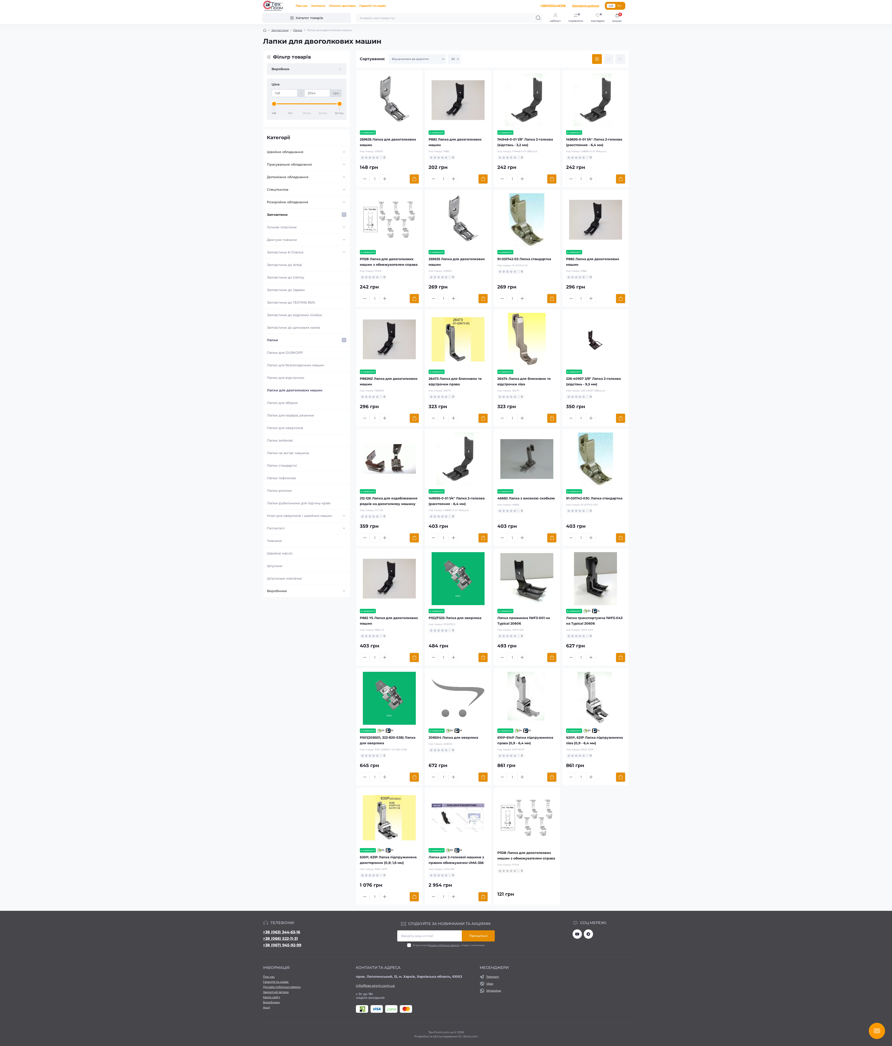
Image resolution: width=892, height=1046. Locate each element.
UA (611, 5)
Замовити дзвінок (585, 5)
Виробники (277, 591)
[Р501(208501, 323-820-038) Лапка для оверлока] (389, 698)
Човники (274, 541)
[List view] (608, 59)
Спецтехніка (277, 189)
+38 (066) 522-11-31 (280, 938)
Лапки (297, 30)
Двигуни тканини (282, 240)
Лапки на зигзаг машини (288, 453)
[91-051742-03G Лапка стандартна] (595, 459)
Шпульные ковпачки (284, 578)
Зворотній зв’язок (276, 992)
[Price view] (620, 59)
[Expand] (344, 152)
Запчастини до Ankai (284, 265)
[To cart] (414, 179)
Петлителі (276, 528)
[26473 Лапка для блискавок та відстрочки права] (458, 339)
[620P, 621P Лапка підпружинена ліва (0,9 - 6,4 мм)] (595, 698)
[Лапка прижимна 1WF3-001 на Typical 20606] (526, 578)
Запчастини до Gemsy (285, 277)
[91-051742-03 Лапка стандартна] (526, 219)
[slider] (274, 104)
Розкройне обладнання (287, 202)
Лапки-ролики (279, 491)
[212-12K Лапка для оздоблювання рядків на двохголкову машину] (389, 459)
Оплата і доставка (342, 5)
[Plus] (384, 179)
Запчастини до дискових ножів (293, 327)
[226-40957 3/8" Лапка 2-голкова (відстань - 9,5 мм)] (595, 339)
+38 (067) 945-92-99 (282, 945)
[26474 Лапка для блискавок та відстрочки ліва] (526, 339)
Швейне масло (279, 553)
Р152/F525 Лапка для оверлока (455, 618)
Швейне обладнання (285, 152)
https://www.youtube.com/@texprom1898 (577, 934)
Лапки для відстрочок (285, 378)
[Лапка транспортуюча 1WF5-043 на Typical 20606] (595, 578)
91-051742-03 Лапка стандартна (524, 259)
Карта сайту (271, 997)
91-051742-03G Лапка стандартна (594, 498)
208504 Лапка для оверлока (453, 737)
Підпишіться (478, 936)
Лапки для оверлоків (285, 428)
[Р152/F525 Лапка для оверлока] (458, 578)
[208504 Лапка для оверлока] (458, 698)
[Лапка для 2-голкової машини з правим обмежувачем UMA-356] (458, 817)
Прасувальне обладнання (289, 164)
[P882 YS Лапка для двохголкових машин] (389, 578)
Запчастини (280, 30)
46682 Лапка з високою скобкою (526, 498)
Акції (266, 1007)
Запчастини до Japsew (286, 290)
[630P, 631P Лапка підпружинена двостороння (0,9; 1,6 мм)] (389, 817)
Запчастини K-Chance (285, 252)
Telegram (492, 976)
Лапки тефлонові (281, 478)
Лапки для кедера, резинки (290, 415)
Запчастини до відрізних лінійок (294, 315)
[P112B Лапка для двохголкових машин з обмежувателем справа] (389, 219)
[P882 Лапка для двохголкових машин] (458, 100)
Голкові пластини (282, 227)
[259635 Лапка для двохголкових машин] (389, 100)
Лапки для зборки (282, 403)
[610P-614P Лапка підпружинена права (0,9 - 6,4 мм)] (526, 698)
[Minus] (364, 179)
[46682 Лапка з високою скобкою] (526, 459)
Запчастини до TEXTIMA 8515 (291, 302)
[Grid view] (597, 59)
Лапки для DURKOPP (285, 353)
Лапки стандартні (282, 465)
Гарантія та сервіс (372, 5)
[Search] (538, 17)
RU (619, 5)
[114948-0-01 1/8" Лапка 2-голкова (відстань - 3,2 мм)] (526, 100)
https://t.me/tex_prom (588, 934)
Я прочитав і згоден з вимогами (449, 945)
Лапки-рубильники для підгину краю (299, 503)
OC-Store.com (468, 1036)
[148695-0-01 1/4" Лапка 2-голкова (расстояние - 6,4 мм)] (595, 100)
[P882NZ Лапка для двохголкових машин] (389, 339)
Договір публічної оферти (443, 945)
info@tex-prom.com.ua (375, 986)
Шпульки (274, 566)
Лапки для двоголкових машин (294, 390)
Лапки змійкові (280, 440)
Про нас (302, 5)
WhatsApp (493, 990)
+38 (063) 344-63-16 (281, 932)
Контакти (318, 5)
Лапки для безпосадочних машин (295, 365)
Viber (489, 983)
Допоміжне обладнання (287, 177)
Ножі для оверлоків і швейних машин (299, 516)
